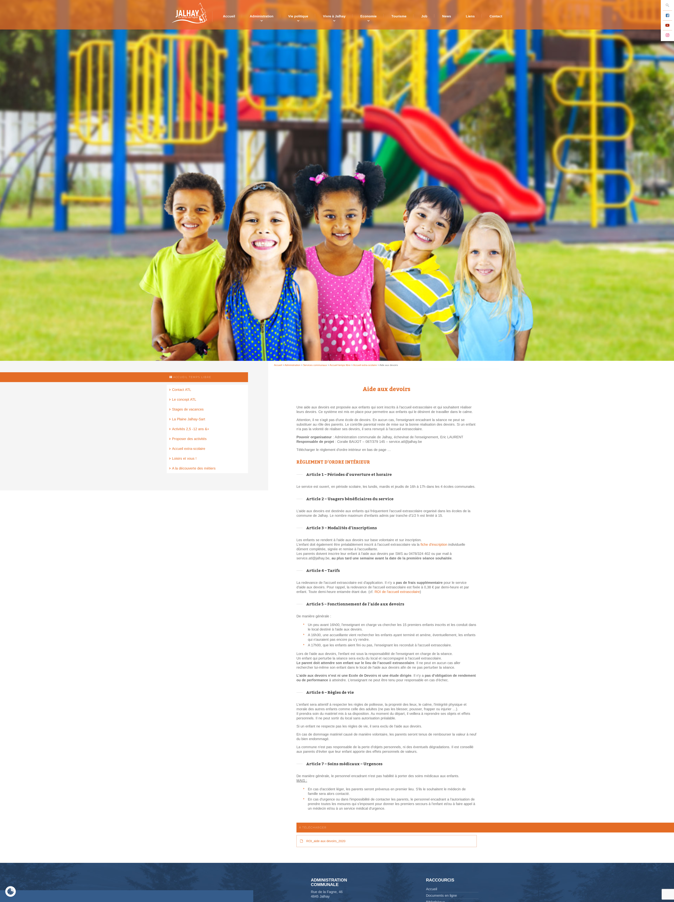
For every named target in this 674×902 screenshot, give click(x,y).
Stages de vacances (188, 409)
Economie (368, 16)
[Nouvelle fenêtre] (667, 15)
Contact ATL (181, 390)
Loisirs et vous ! (184, 458)
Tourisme (399, 16)
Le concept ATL (184, 399)
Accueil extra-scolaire (188, 449)
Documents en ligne (441, 895)
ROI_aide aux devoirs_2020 (325, 841)
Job (424, 16)
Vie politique (298, 16)
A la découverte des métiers (194, 468)
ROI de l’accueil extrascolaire (397, 592)
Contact (496, 16)
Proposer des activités (189, 439)
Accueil (229, 16)
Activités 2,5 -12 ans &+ (190, 429)
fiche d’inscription (434, 544)
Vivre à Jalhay (334, 16)
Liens (470, 16)
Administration (261, 16)
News (446, 16)
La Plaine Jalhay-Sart (188, 419)
